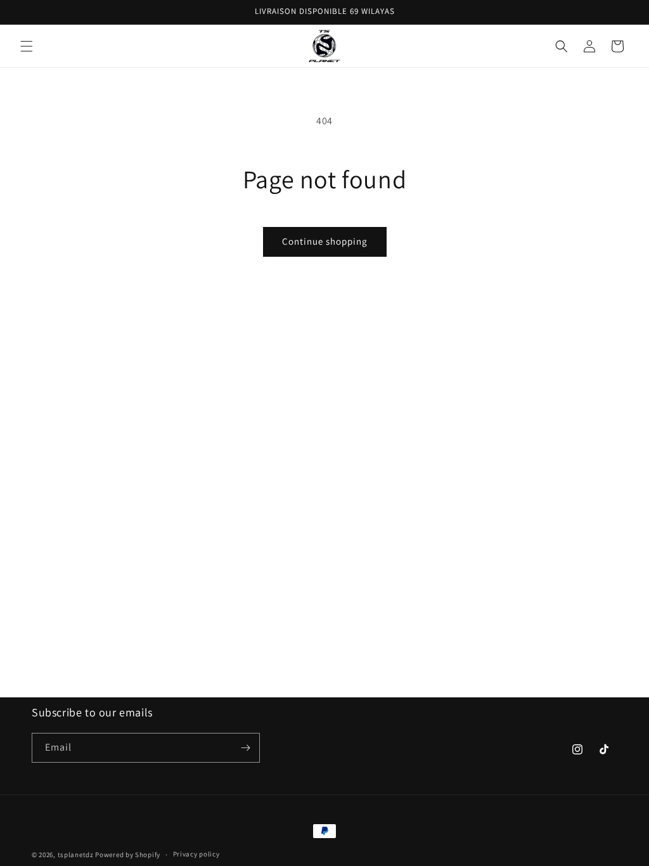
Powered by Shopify (127, 854)
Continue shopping (325, 241)
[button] (27, 46)
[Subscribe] (245, 748)
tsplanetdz (76, 854)
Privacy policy (196, 854)
